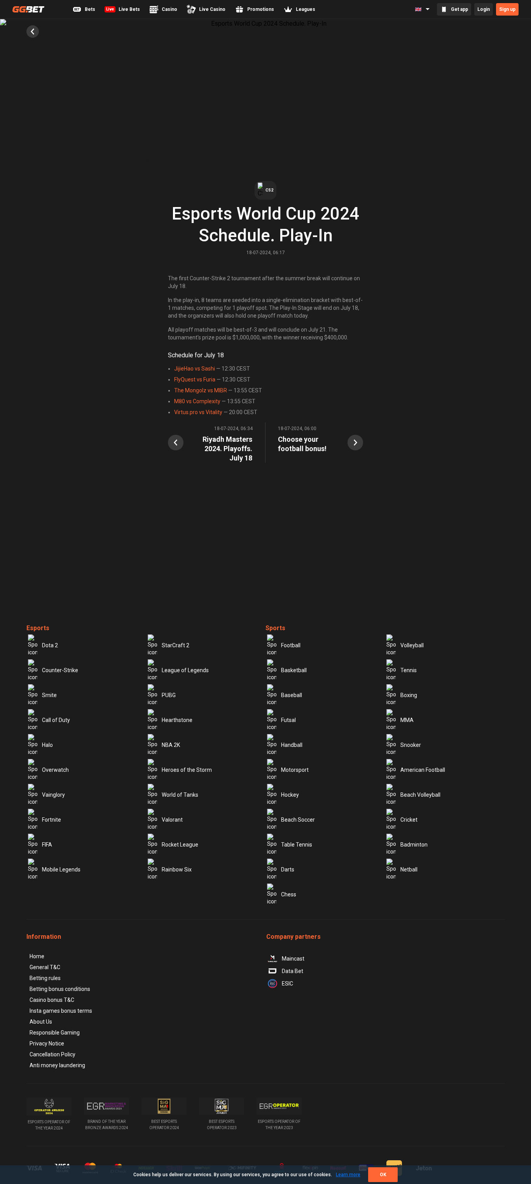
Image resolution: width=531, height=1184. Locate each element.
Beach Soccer (298, 820)
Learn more (348, 1174)
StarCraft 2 (175, 645)
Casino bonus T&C (52, 1000)
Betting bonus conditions (60, 989)
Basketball (294, 670)
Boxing (408, 695)
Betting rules (45, 978)
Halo (47, 745)
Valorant (172, 820)
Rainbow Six (177, 869)
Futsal (288, 720)
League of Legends (185, 670)
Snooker (410, 745)
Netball (408, 869)
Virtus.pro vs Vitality (198, 412)
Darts (287, 869)
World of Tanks (180, 795)
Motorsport (295, 770)
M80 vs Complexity (197, 401)
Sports (275, 628)
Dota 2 (50, 645)
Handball (291, 745)
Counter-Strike (60, 670)
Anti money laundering (57, 1065)
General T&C (45, 967)
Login (483, 9)
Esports (37, 628)
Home (37, 956)
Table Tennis (296, 844)
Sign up (507, 9)
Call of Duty (56, 720)
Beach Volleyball (420, 795)
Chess (288, 894)
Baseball (291, 695)
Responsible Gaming (55, 1032)
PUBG (169, 695)
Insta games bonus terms (61, 1011)
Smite (49, 695)
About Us (41, 1022)
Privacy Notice (47, 1043)
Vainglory (53, 795)
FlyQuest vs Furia (194, 379)
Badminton (414, 844)
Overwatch (55, 770)
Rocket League (180, 844)
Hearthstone (177, 720)
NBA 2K (171, 745)
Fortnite (51, 820)
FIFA (47, 844)
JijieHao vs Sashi (194, 368)
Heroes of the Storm (187, 770)
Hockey (290, 795)
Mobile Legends (61, 869)
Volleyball (412, 645)
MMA (407, 720)
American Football (422, 770)
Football (290, 645)
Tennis (408, 670)
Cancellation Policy (52, 1054)
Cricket (408, 820)
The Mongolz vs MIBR (200, 390)
